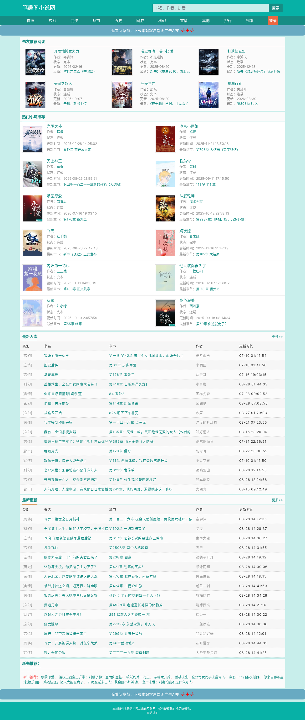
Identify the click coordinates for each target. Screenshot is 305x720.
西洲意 (194, 306)
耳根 (60, 132)
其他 (206, 20)
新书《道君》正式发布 (80, 254)
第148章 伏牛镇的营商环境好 (132, 480)
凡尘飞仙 (51, 548)
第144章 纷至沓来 (123, 403)
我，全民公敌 (55, 653)
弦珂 (192, 166)
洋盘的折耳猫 (206, 422)
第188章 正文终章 (76, 289)
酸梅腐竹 (203, 595)
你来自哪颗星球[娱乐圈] (63, 394)
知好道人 (203, 432)
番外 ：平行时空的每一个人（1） (135, 595)
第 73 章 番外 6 (207, 289)
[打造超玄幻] (208, 51)
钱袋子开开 (205, 557)
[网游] (27, 519)
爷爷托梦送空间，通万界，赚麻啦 (71, 586)
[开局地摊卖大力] (35, 51)
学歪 (199, 528)
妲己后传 (51, 365)
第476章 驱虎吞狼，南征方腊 (133, 576)
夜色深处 (187, 300)
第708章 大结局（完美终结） (218, 149)
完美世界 (148, 83)
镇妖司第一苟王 (56, 355)
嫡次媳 (185, 230)
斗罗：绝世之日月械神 (62, 519)
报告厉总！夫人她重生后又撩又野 (71, 595)
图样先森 (203, 394)
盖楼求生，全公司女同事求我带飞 (71, 384)
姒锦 (192, 132)
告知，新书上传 (75, 103)
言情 (184, 20)
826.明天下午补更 (124, 413)
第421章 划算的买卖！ (127, 567)
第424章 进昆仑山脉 (125, 586)
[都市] (27, 451)
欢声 (199, 413)
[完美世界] (122, 83)
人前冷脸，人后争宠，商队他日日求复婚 (76, 489)
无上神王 (54, 161)
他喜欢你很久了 (192, 265)
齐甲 (199, 548)
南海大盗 (203, 538)
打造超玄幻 (236, 51)
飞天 (50, 230)
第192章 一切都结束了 (127, 528)
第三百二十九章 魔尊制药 (129, 653)
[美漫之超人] (35, 83)
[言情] (27, 365)
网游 (140, 20)
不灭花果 (203, 460)
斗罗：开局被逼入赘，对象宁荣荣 (71, 643)
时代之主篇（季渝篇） (80, 71)
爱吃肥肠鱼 (205, 441)
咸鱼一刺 (203, 586)
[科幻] (27, 384)
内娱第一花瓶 (58, 265)
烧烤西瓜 (203, 605)
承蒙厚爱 (54, 196)
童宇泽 (201, 519)
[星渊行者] (208, 83)
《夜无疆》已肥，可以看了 (169, 103)
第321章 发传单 (122, 470)
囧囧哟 (201, 403)
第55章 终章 (72, 324)
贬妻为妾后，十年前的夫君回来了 (71, 557)
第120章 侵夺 (120, 451)
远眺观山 (203, 470)
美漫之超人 (63, 83)
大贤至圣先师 (206, 653)
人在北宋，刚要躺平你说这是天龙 (71, 576)
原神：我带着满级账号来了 (65, 633)
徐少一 (201, 614)
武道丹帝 (51, 605)
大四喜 (201, 489)
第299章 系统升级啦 (125, 633)
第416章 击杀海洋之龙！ (129, 384)
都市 (96, 20)
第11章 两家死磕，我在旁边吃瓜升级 (138, 460)
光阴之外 (54, 126)
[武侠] (27, 460)
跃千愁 (62, 236)
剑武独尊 (51, 624)
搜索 (276, 7)
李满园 (201, 365)
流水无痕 (196, 201)
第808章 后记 (247, 103)
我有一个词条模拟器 (60, 432)
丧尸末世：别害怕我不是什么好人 (71, 470)
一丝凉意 (203, 624)
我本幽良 (203, 480)
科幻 (162, 20)
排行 (228, 20)
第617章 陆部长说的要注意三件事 (136, 538)
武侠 (74, 20)
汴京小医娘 (188, 126)
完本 (250, 20)
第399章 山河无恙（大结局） (133, 441)
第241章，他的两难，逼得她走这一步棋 (141, 489)
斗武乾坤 (187, 196)
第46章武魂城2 (121, 643)
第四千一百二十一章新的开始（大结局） (93, 184)
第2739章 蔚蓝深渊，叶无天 (132, 624)
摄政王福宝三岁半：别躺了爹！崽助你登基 (90, 677)
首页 (30, 20)
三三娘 (62, 271)
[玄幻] (27, 355)
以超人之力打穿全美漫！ (63, 614)
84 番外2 (116, 394)
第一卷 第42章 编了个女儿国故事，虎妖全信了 (146, 355)
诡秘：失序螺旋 (56, 403)
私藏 (50, 300)
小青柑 (201, 384)
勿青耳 (62, 201)
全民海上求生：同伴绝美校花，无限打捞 (76, 528)
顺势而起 (203, 567)
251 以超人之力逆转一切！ (130, 614)
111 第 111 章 (206, 184)
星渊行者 (235, 83)
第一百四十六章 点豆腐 (127, 422)
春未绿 (194, 236)
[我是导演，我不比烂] (122, 51)
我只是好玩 (205, 633)
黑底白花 (203, 576)
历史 (118, 20)
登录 (273, 20)
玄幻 (52, 20)
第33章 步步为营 (123, 365)
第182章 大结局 (207, 254)
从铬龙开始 (53, 413)
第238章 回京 (120, 557)
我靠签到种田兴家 (58, 422)
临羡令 (185, 161)
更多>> (277, 336)
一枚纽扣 (196, 271)
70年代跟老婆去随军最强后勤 (68, 538)
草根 (60, 166)
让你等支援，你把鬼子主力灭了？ (71, 567)
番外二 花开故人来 (77, 149)
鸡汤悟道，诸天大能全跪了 (65, 460)
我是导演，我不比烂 (157, 51)
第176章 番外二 (75, 219)
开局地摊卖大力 (66, 51)
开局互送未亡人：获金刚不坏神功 (71, 480)
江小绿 (62, 306)
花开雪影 (203, 643)
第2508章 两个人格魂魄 (128, 548)
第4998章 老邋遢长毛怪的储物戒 (136, 605)
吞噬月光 (51, 451)
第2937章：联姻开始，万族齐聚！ (222, 219)
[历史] (27, 567)
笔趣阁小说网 (38, 7)
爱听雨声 (203, 355)
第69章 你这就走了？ (212, 324)
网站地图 (152, 713)
